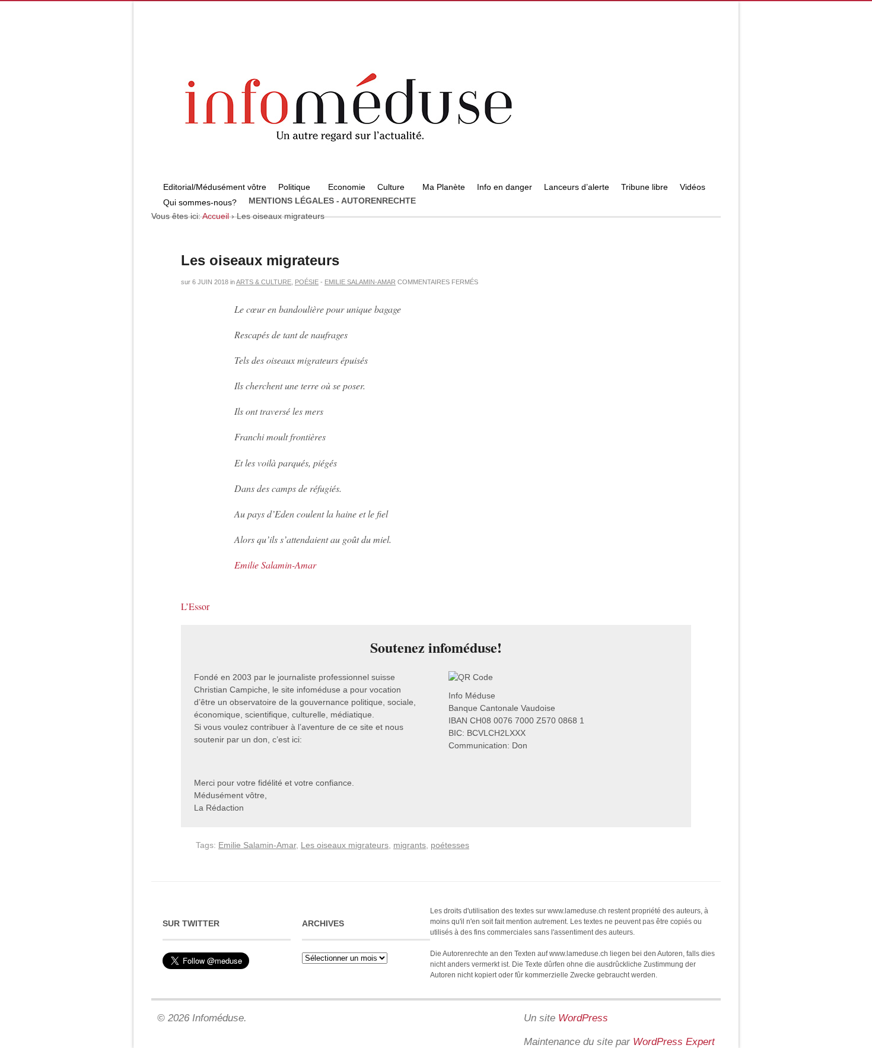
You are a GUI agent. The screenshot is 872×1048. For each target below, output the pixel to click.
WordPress (583, 1018)
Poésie (307, 281)
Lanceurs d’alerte (576, 187)
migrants (409, 845)
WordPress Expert (674, 1041)
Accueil (215, 216)
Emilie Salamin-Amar (360, 281)
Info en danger (504, 187)
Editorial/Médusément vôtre (214, 187)
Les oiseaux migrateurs (260, 260)
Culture (388, 188)
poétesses (450, 845)
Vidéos (692, 187)
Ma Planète (443, 187)
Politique (291, 188)
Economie (346, 187)
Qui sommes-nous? (197, 204)
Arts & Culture (263, 281)
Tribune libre (644, 187)
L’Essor (195, 606)
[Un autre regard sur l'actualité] (436, 176)
